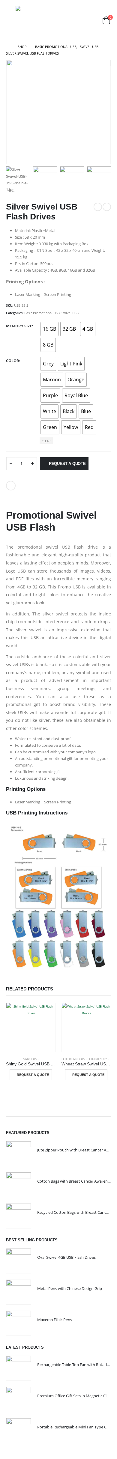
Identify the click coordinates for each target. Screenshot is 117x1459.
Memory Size (19, 326)
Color (12, 360)
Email (11, 485)
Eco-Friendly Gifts (101, 1059)
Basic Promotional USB (42, 313)
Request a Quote (67, 463)
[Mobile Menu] (10, 20)
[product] (30, 1027)
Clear (46, 441)
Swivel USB (70, 313)
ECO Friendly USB (74, 1059)
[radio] (49, 329)
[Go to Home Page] (7, 46)
